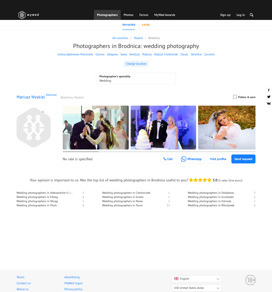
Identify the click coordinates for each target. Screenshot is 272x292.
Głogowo (112, 54)
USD (189, 288)
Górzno (100, 54)
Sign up (225, 15)
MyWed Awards (164, 15)
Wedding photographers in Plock (37, 205)
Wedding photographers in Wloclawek (211, 205)
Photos (128, 15)
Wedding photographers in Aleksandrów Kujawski (47, 193)
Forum (143, 15)
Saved (146, 25)
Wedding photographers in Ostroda (209, 201)
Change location (136, 64)
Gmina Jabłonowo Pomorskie (75, 54)
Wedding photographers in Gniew (122, 197)
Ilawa (123, 54)
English (184, 278)
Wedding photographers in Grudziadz (211, 197)
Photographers (107, 15)
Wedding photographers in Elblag (37, 197)
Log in (241, 15)
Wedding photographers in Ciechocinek (126, 193)
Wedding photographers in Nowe (122, 201)
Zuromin (209, 54)
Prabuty (147, 54)
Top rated (128, 25)
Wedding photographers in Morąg (37, 201)
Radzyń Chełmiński (166, 54)
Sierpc (184, 54)
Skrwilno (196, 54)
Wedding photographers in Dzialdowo (211, 193)
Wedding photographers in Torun (122, 205)
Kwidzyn (134, 54)
